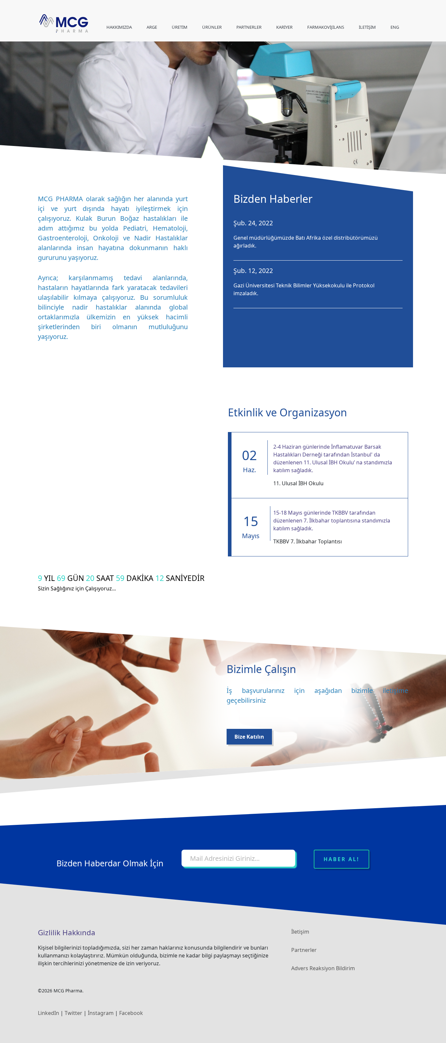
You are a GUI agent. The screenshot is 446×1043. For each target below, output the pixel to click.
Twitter (73, 1013)
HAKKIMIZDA (119, 27)
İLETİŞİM (367, 27)
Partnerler (304, 950)
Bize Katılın (249, 736)
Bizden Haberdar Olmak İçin (109, 863)
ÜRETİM (179, 27)
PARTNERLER (249, 27)
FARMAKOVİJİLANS (325, 27)
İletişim (300, 931)
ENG (394, 27)
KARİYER (284, 27)
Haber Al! (341, 859)
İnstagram (101, 1013)
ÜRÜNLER (212, 27)
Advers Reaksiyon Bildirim (323, 968)
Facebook (131, 1013)
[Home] (63, 23)
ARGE (152, 27)
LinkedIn (48, 1013)
